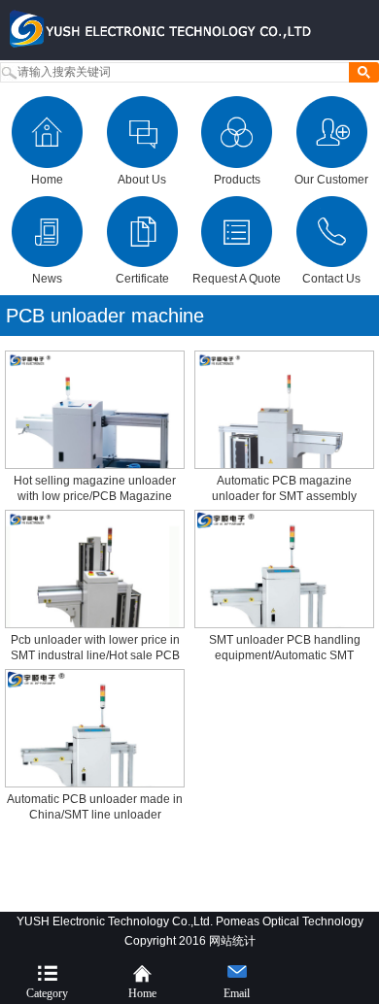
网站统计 (232, 941)
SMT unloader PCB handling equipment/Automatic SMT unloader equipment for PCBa (284, 655)
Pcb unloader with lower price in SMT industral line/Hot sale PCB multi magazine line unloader (95, 655)
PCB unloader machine (105, 315)
